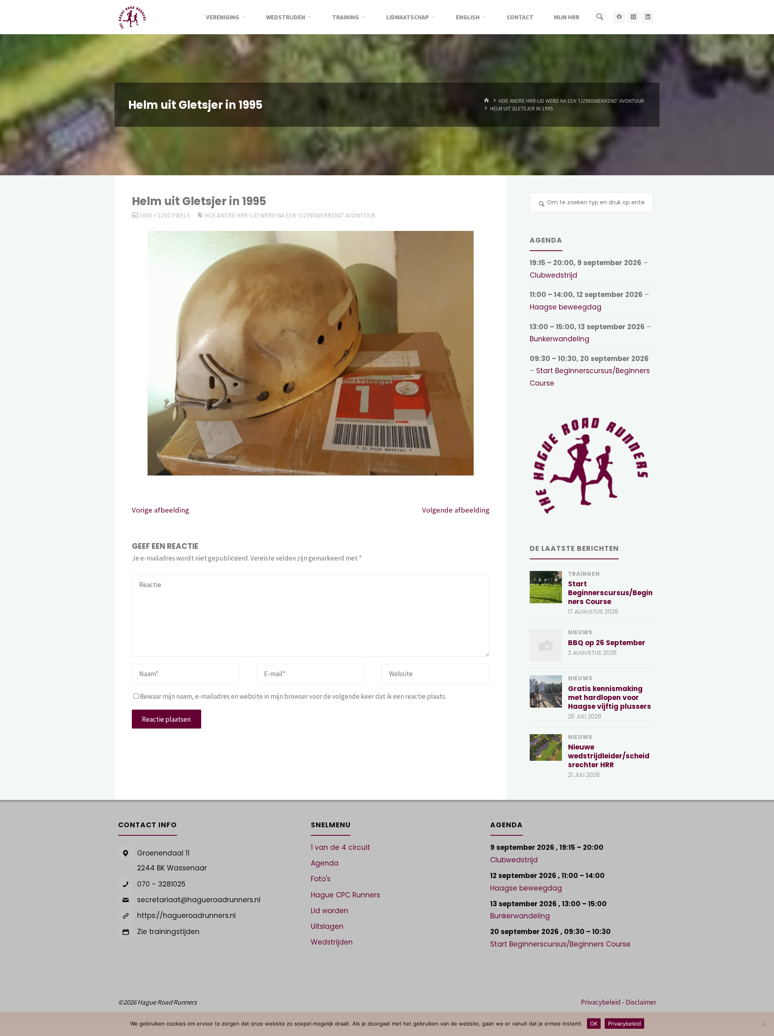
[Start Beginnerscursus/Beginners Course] (546, 587)
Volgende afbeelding (455, 510)
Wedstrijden (332, 942)
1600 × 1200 (155, 215)
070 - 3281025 (161, 884)
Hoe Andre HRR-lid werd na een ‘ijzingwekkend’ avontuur (289, 215)
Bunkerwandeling (559, 339)
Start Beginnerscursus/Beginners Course (610, 592)
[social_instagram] (633, 17)
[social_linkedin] (647, 17)
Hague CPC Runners (345, 895)
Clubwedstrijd (553, 275)
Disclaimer (641, 1002)
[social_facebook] (619, 17)
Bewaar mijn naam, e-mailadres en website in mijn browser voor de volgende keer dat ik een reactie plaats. (293, 696)
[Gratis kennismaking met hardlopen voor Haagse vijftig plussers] (546, 691)
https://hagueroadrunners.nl (186, 915)
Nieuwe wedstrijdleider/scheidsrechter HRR (608, 756)
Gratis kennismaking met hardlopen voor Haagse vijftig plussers (609, 697)
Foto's (321, 879)
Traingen (584, 574)
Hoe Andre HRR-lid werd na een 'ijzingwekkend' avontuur (571, 100)
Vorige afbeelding (160, 510)
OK (593, 1023)
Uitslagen (327, 926)
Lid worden (329, 911)
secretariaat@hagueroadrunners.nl (198, 900)
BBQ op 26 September (606, 643)
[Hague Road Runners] (132, 16)
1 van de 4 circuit (340, 847)
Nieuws (580, 632)
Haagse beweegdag (565, 307)
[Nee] (764, 1024)
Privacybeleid (601, 1002)
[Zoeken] (600, 17)
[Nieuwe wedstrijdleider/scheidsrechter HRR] (546, 747)
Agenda (325, 863)
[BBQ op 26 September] (546, 645)
